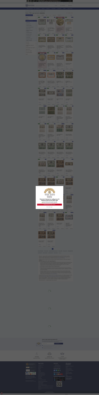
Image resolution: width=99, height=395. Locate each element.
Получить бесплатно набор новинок (49, 204)
